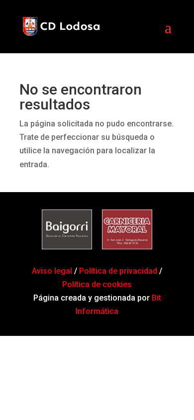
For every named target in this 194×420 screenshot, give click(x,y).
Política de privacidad (118, 271)
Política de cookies (97, 284)
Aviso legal (53, 271)
